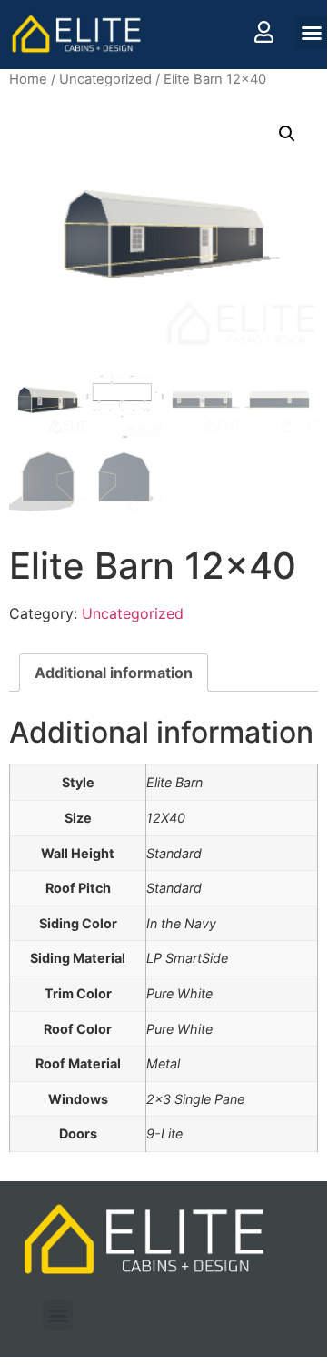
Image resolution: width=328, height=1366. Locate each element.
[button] (311, 32)
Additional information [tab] (114, 672)
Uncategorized (105, 79)
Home (28, 79)
